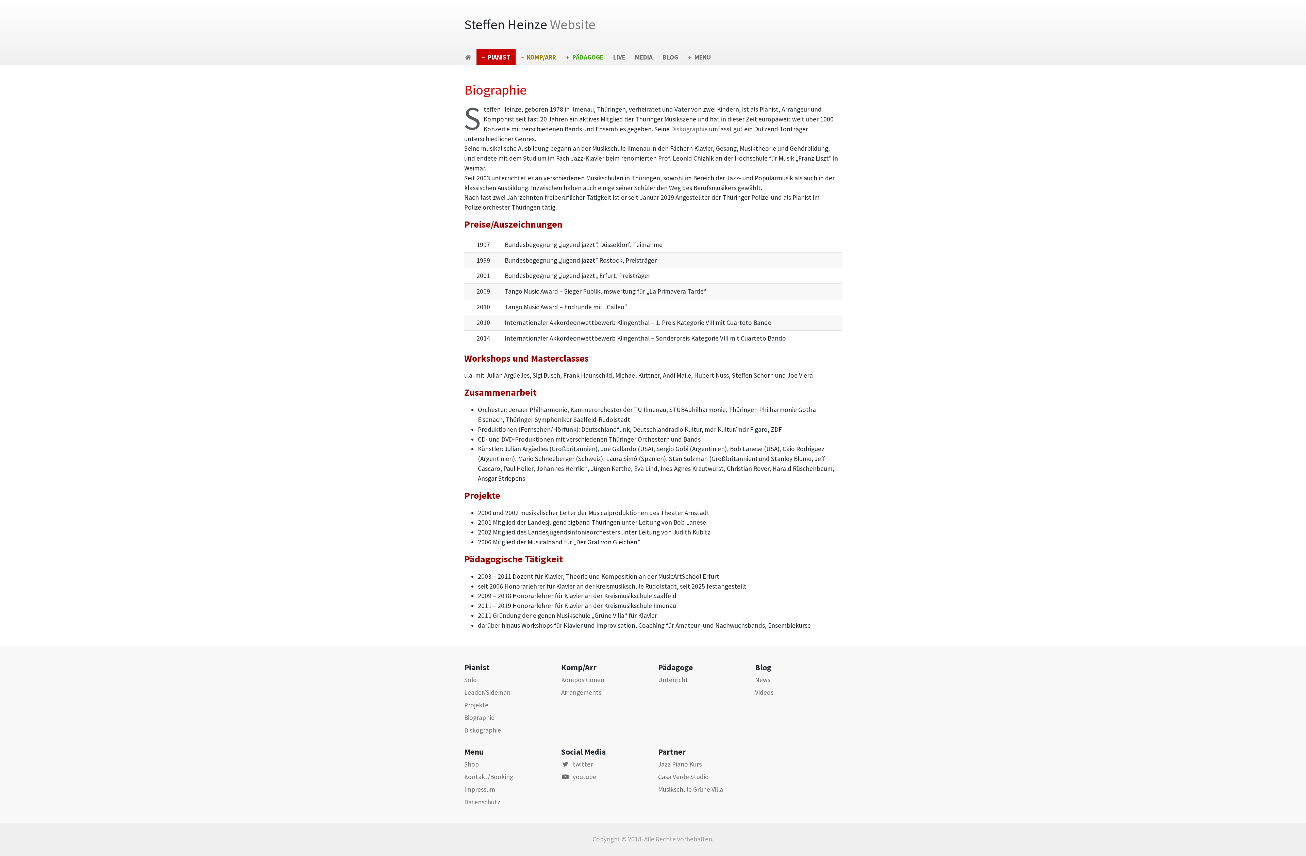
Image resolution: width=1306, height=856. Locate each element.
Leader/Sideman (487, 692)
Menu (702, 57)
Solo (470, 680)
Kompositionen (582, 680)
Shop (471, 764)
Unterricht (673, 680)
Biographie (479, 717)
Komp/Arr (541, 57)
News (762, 680)
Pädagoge (587, 57)
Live (619, 57)
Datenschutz (482, 802)
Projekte (476, 705)
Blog (670, 57)
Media (644, 57)
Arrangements (581, 692)
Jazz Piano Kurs (680, 764)
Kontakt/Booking (488, 777)
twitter (583, 764)
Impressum (479, 789)
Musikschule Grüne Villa (690, 789)
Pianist (499, 57)
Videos (764, 692)
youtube (584, 777)
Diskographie (689, 129)
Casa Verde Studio (683, 777)
